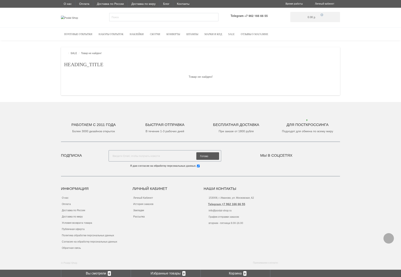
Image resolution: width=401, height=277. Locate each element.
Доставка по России (110, 3)
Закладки (138, 210)
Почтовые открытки (78, 34)
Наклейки (137, 34)
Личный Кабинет (143, 197)
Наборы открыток (111, 34)
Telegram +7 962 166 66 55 (226, 204)
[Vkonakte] (301, 154)
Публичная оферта (73, 229)
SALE (231, 34)
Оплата (84, 3)
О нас (68, 3)
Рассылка (139, 216)
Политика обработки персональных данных (88, 235)
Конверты (173, 34)
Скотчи (155, 34)
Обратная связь (71, 248)
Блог (166, 3)
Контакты (183, 3)
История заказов (143, 204)
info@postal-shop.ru (220, 210)
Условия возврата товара (77, 222)
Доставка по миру (143, 3)
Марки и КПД (213, 34)
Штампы (192, 34)
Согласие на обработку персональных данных (89, 241)
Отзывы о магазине (254, 34)
